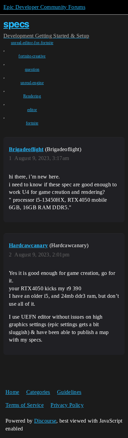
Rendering (32, 96)
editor (32, 109)
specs (16, 24)
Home (12, 392)
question (32, 69)
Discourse (45, 421)
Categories (38, 392)
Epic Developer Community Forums (44, 7)
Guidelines (69, 392)
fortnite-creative (31, 56)
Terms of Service (24, 405)
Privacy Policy (67, 405)
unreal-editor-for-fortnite (32, 42)
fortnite (32, 123)
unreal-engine (32, 82)
